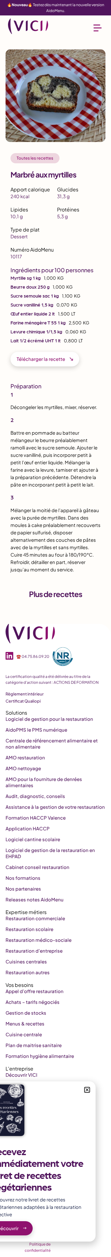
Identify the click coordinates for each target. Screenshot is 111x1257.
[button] (87, 1090)
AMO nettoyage (23, 768)
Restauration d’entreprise (34, 951)
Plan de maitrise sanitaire (34, 1045)
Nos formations (23, 878)
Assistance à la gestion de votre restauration (55, 807)
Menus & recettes (25, 1023)
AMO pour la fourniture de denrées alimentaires (44, 782)
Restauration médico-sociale (39, 940)
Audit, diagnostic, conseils (35, 796)
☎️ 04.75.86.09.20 (32, 656)
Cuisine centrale (24, 1034)
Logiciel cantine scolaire (33, 839)
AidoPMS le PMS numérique (36, 730)
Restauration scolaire (29, 929)
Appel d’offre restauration (35, 991)
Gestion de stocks (26, 1013)
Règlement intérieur (25, 693)
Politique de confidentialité (38, 1247)
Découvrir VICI (21, 1075)
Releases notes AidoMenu (35, 899)
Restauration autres (28, 972)
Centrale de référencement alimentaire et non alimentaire (52, 743)
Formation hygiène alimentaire (40, 1056)
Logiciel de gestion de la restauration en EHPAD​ (50, 853)
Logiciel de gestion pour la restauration (49, 719)
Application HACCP (28, 828)
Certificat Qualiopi (23, 701)
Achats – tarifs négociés (33, 1002)
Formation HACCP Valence (36, 818)
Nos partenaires (23, 889)
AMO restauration (25, 757)
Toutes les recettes (35, 158)
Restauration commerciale (35, 918)
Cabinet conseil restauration (37, 867)
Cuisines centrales (26, 961)
